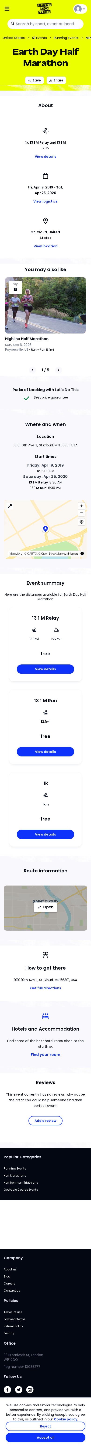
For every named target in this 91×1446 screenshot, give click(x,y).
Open (48, 907)
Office (10, 1343)
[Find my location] (81, 521)
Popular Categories (22, 1157)
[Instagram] (31, 1394)
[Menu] (18, 9)
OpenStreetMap (52, 554)
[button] (45, 529)
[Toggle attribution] (82, 553)
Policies (11, 1300)
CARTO (32, 554)
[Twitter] (20, 1394)
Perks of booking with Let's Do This (46, 389)
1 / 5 (45, 370)
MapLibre (16, 554)
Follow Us (13, 1376)
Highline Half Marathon (27, 338)
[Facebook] (9, 1394)
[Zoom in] (81, 505)
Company (13, 1258)
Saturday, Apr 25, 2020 (45, 476)
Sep (15, 284)
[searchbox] (45, 24)
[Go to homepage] (45, 9)
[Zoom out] (81, 512)
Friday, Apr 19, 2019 (45, 465)
